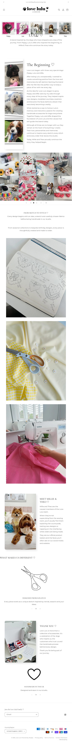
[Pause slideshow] (46, 203)
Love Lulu (18, 737)
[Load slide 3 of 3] (36, 202)
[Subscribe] (36, 714)
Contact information (61, 737)
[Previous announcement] (4, 2)
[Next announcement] (68, 2)
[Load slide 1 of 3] (30, 202)
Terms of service (49, 737)
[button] (4, 10)
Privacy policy (39, 737)
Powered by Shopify (27, 737)
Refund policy (63, 739)
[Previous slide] (26, 203)
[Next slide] (41, 203)
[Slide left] (32, 609)
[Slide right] (40, 609)
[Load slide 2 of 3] (33, 202)
